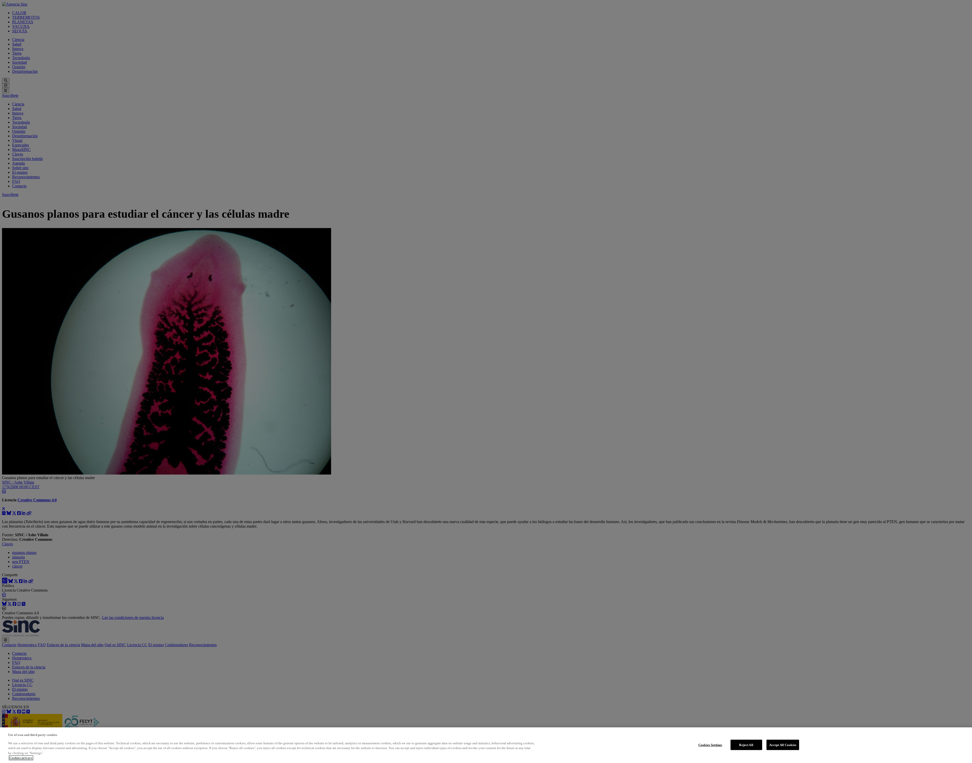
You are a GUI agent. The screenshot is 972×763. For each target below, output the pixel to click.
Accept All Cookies (782, 745)
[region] (486, 745)
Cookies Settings (710, 745)
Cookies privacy (21, 758)
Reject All (746, 745)
